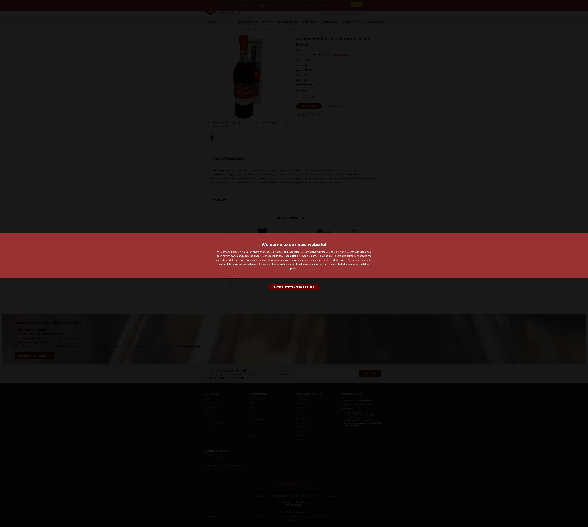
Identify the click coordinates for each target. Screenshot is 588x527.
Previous (580, 517)
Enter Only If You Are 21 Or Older (294, 287)
